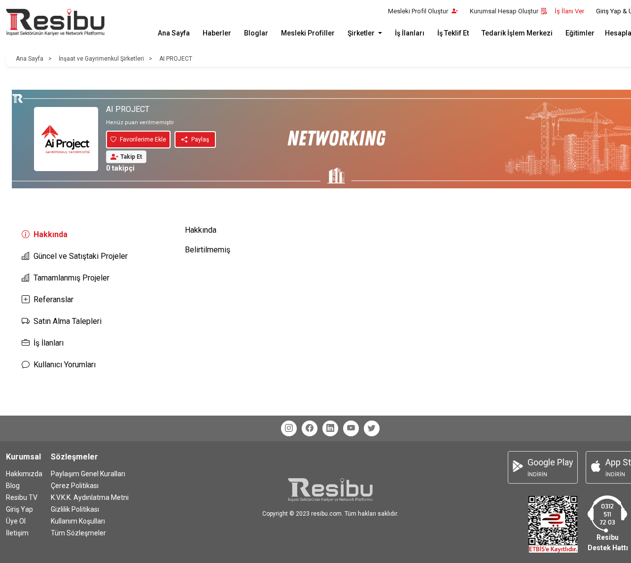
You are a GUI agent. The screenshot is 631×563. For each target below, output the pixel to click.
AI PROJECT (175, 58)
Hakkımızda (24, 474)
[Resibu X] (372, 428)
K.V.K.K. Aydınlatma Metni (90, 497)
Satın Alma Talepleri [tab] (68, 321)
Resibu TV (21, 497)
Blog (13, 486)
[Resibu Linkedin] (330, 428)
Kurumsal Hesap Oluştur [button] (504, 11)
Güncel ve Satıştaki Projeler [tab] (81, 256)
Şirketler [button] (362, 33)
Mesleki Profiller (308, 33)
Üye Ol (16, 521)
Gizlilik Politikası (75, 509)
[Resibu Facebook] (309, 428)
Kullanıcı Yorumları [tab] (65, 364)
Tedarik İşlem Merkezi (517, 33)
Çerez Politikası (75, 486)
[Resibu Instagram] (289, 428)
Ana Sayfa (174, 33)
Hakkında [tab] (51, 234)
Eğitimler (580, 33)
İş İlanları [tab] (49, 343)
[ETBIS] (553, 523)
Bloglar (256, 33)
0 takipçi (120, 168)
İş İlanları (409, 33)
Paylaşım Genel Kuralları (88, 474)
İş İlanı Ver (569, 11)
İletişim (17, 533)
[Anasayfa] (55, 22)
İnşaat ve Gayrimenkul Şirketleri (101, 58)
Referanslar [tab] (53, 299)
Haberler (217, 33)
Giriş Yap (19, 509)
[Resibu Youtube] (351, 428)
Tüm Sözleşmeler (78, 533)
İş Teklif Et (453, 33)
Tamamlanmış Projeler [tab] (71, 277)
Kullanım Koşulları (78, 521)
